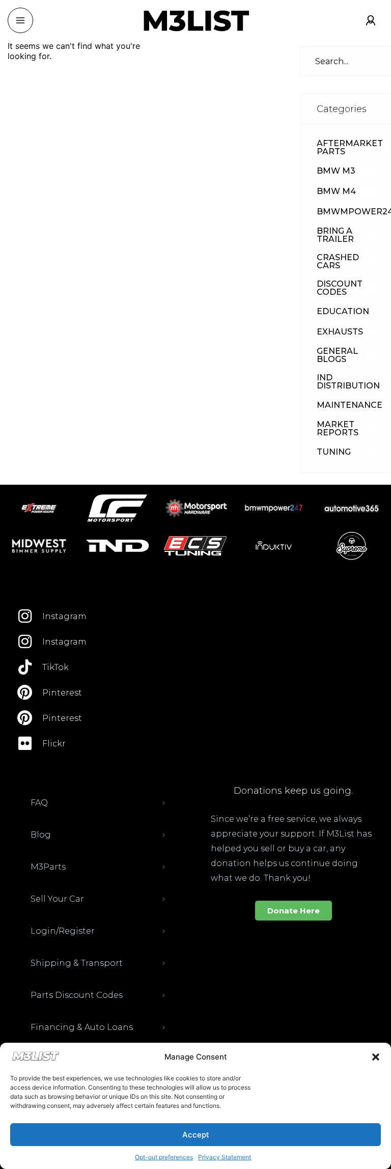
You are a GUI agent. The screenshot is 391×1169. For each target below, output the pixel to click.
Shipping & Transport (77, 963)
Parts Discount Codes (77, 995)
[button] (376, 1057)
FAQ (39, 803)
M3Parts (48, 867)
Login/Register (63, 931)
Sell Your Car (57, 899)
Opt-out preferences (164, 1157)
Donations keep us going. (293, 790)
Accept (195, 1134)
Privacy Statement (224, 1157)
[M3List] (195, 21)
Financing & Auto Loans (82, 1027)
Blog (41, 835)
